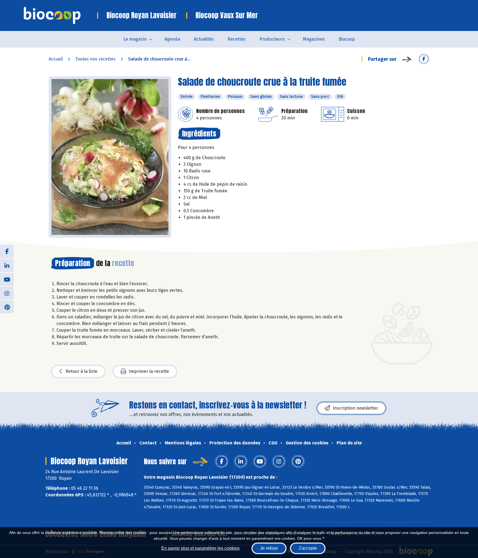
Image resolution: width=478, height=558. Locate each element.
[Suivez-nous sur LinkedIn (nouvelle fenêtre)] (7, 265)
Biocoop (347, 39)
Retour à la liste (81, 371)
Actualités (204, 39)
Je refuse (269, 548)
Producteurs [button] (272, 39)
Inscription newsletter (355, 408)
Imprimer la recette (149, 371)
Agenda (172, 39)
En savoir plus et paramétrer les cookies (200, 548)
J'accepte (307, 548)
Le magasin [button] (135, 39)
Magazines (314, 39)
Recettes (237, 39)
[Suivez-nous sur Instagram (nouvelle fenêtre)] (7, 293)
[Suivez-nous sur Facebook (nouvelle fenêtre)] (7, 251)
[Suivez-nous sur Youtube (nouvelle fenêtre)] (7, 279)
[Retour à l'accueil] (60, 15)
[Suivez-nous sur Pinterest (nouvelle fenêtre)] (7, 307)
